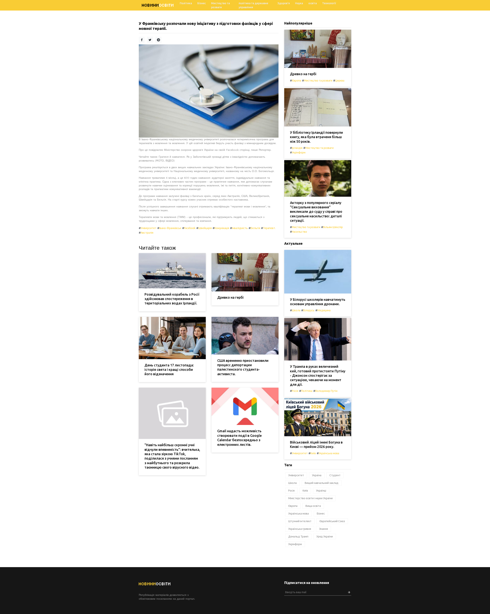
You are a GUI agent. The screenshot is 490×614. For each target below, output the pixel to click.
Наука (299, 3)
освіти (158, 5)
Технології (329, 3)
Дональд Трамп (298, 536)
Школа (296, 310)
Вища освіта (313, 505)
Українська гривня (299, 528)
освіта (312, 3)
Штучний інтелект (299, 521)
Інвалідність (240, 228)
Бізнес (201, 3)
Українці (321, 490)
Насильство (299, 231)
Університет (148, 228)
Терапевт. (269, 228)
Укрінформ (298, 152)
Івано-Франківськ (170, 228)
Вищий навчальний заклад (321, 482)
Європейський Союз (332, 521)
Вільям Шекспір (333, 227)
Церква (339, 80)
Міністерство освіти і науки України (310, 498)
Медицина (324, 310)
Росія (295, 390)
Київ (313, 453)
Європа (296, 80)
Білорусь (308, 310)
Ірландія (297, 147)
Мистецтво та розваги (220, 5)
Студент (335, 475)
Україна (316, 475)
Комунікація (222, 228)
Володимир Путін (326, 390)
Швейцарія (205, 228)
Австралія (147, 232)
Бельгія (255, 228)
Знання (323, 528)
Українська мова (329, 453)
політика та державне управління (253, 5)
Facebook (189, 228)
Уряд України (324, 536)
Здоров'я (284, 3)
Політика (186, 3)
